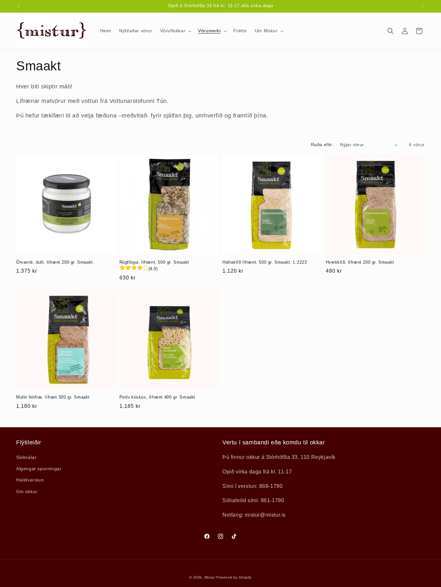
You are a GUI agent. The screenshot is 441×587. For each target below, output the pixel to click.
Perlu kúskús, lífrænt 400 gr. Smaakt (157, 397)
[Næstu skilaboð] (422, 6)
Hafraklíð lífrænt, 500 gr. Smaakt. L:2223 (264, 262)
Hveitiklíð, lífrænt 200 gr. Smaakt (360, 262)
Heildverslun (30, 479)
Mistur (209, 577)
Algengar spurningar (38, 468)
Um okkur (26, 491)
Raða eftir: (322, 144)
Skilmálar (26, 457)
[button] (175, 30)
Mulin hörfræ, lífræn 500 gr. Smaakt (53, 397)
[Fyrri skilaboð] (18, 6)
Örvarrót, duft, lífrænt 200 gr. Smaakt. (55, 262)
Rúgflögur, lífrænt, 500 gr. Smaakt (154, 262)
